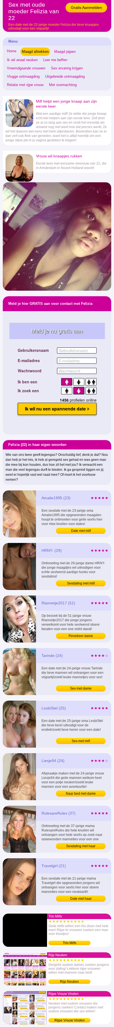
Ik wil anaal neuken (22, 60)
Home (11, 51)
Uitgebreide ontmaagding (65, 76)
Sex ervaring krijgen (67, 68)
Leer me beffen (55, 60)
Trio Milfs (69, 943)
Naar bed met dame (81, 793)
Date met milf (81, 531)
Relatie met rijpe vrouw (25, 85)
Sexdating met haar (80, 846)
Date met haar (81, 899)
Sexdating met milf (81, 583)
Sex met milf (81, 741)
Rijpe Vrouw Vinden (70, 1020)
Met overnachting (63, 85)
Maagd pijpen (65, 52)
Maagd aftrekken (35, 52)
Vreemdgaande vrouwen (26, 68)
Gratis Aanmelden (86, 7)
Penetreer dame (81, 636)
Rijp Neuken (69, 982)
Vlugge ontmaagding (23, 76)
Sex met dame (81, 688)
